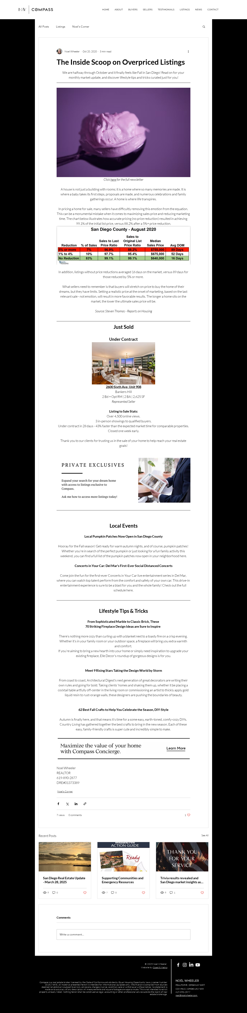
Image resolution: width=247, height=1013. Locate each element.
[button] (204, 26)
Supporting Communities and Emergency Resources (122, 880)
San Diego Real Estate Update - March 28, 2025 (64, 880)
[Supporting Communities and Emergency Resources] (123, 856)
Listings (60, 26)
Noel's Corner (80, 26)
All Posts (44, 26)
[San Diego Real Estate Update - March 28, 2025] (65, 856)
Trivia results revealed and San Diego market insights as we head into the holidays (180, 880)
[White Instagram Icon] (184, 965)
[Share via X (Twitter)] (67, 803)
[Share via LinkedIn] (76, 803)
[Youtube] (197, 965)
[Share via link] (85, 803)
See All (204, 835)
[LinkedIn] (191, 965)
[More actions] (188, 51)
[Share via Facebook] (58, 803)
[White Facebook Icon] (178, 965)
